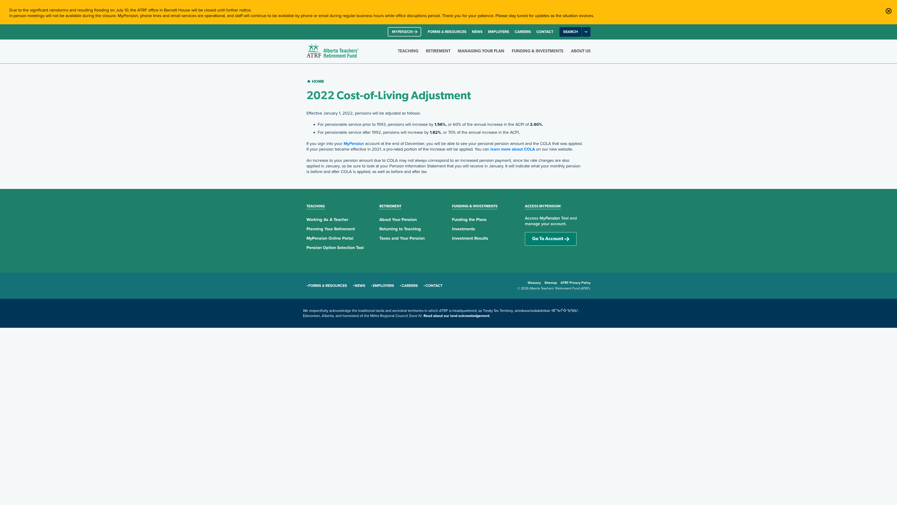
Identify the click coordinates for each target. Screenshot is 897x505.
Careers (523, 31)
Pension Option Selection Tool (335, 247)
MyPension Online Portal (329, 238)
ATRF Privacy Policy (576, 283)
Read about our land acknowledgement (456, 316)
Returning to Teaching (400, 228)
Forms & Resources (447, 31)
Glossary (534, 283)
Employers (498, 31)
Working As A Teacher (327, 219)
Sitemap (551, 283)
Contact (544, 31)
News (477, 31)
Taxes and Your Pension (402, 238)
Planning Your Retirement (330, 228)
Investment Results (470, 238)
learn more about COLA (512, 149)
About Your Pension (398, 219)
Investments (463, 228)
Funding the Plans (469, 219)
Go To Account (547, 239)
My (354, 143)
